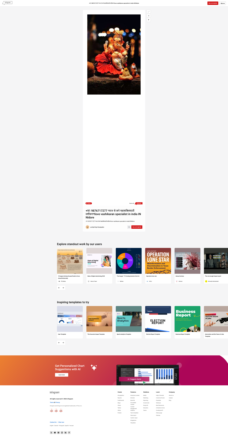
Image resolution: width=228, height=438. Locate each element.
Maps (119, 403)
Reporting (145, 400)
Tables (119, 408)
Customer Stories (160, 398)
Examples (158, 400)
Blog (170, 400)
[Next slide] (63, 287)
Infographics (121, 395)
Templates (133, 422)
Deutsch (56, 425)
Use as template (212, 3)
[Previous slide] (59, 287)
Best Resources (160, 405)
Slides (119, 410)
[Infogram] (7, 3)
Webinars (158, 403)
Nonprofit (145, 405)
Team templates (134, 412)
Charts (119, 405)
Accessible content (133, 403)
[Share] (148, 15)
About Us (171, 395)
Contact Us (53, 422)
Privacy (57, 402)
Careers (171, 398)
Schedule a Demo (160, 408)
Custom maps (133, 417)
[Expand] (148, 11)
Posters (119, 412)
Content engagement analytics (133, 408)
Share (89, 203)
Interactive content (134, 395)
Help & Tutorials (160, 395)
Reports (120, 398)
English (51, 425)
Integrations (133, 420)
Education (145, 408)
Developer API (159, 410)
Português (61, 425)
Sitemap (158, 415)
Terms (52, 402)
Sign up (223, 3)
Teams (145, 410)
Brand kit (132, 400)
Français (71, 425)
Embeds (132, 398)
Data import (133, 415)
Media (144, 395)
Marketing (145, 398)
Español (67, 425)
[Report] (148, 20)
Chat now (61, 422)
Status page (159, 412)
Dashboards (121, 400)
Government (146, 403)
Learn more (62, 375)
